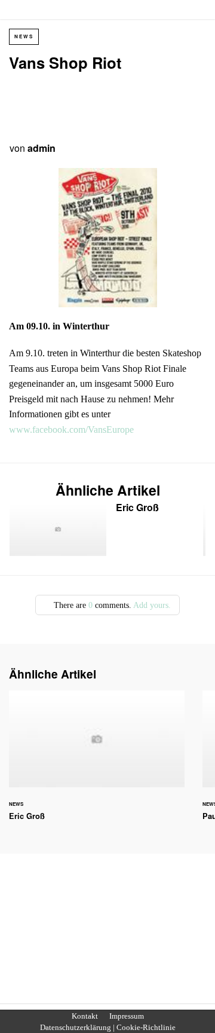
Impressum (126, 1016)
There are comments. (111, 605)
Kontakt (85, 1016)
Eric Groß (106, 529)
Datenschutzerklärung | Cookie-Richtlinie (108, 1027)
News (23, 36)
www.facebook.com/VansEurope (71, 429)
